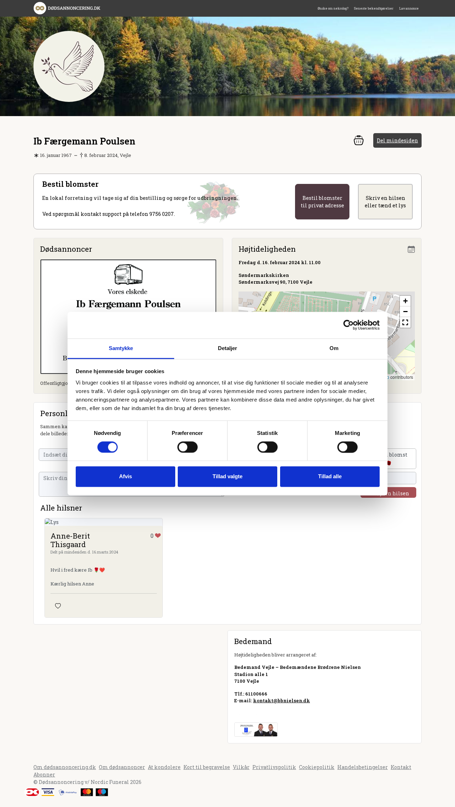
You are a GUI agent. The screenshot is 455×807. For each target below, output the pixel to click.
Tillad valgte (227, 477)
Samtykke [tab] (121, 348)
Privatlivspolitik (274, 767)
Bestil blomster (322, 202)
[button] (405, 301)
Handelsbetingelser (362, 767)
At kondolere (164, 767)
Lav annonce (409, 8)
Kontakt (401, 767)
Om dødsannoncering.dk (64, 767)
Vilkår (241, 767)
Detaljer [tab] (227, 348)
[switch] (187, 447)
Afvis (125, 477)
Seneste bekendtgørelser (374, 8)
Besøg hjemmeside (257, 713)
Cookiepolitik (316, 767)
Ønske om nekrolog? (333, 8)
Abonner (44, 774)
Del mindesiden (397, 140)
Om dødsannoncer (122, 767)
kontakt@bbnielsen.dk (281, 700)
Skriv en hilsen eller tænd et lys (385, 202)
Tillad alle (330, 477)
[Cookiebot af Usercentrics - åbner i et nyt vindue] (348, 325)
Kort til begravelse (206, 767)
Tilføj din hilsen (388, 493)
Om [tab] (334, 348)
